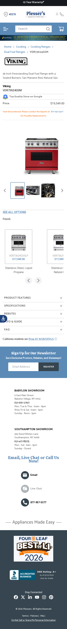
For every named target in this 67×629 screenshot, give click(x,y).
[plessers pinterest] (51, 597)
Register (48, 367)
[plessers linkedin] (30, 597)
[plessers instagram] (44, 597)
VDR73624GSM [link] (39, 52)
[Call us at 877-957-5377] (25, 502)
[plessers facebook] (16, 597)
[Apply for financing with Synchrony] (33, 38)
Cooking (21, 47)
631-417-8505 (21, 441)
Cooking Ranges (41, 47)
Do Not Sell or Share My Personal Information (34, 620)
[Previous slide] (5, 190)
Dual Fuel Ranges (14, 52)
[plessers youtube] (37, 597)
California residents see (28, 338)
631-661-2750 (22, 402)
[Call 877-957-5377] (62, 14)
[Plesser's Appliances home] (36, 14)
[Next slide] (62, 190)
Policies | (34, 616)
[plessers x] (23, 597)
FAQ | (42, 616)
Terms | (25, 616)
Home (8, 47)
